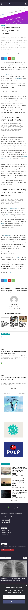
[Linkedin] (5, 517)
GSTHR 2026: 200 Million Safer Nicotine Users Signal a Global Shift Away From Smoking (5, 324)
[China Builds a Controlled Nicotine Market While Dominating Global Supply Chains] (6, 482)
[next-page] (15, 329)
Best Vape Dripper (6, 530)
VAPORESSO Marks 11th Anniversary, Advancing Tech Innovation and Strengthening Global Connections (14, 324)
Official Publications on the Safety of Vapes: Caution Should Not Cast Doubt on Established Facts (23, 324)
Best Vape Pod (5, 534)
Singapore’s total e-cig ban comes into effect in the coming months (21, 289)
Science (20, 321)
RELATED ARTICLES (9, 313)
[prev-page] (13, 329)
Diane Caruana (8, 53)
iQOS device (6, 235)
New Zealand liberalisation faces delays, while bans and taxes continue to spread (7, 290)
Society (2, 321)
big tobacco (17, 257)
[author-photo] (14, 299)
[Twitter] (5, 58)
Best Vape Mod (5, 536)
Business (5, 8)
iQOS (7, 214)
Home (2, 8)
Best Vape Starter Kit (6, 532)
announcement (18, 78)
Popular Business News (6, 333)
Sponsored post (12, 321)
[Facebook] (2, 58)
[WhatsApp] (13, 58)
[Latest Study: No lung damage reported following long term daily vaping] (13, 568)
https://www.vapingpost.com (14, 306)
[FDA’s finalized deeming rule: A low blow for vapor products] (14, 369)
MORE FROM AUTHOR (18, 313)
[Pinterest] (9, 58)
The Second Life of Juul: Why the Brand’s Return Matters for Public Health (19, 492)
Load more (13, 388)
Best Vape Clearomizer (7, 538)
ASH (2, 223)
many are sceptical (11, 208)
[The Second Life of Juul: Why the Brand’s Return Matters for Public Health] (6, 494)
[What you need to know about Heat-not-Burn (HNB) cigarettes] (14, 343)
